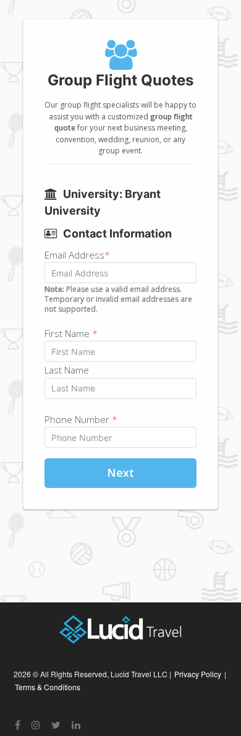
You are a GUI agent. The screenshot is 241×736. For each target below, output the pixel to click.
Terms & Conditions (47, 687)
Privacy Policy (197, 674)
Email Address (77, 255)
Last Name (66, 370)
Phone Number (80, 419)
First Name (71, 333)
